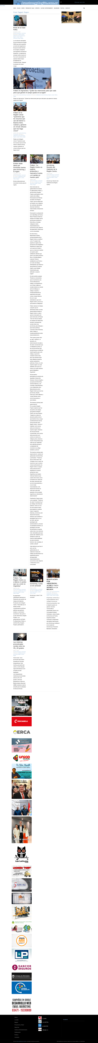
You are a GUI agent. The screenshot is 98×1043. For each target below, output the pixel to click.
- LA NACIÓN (44, 1026)
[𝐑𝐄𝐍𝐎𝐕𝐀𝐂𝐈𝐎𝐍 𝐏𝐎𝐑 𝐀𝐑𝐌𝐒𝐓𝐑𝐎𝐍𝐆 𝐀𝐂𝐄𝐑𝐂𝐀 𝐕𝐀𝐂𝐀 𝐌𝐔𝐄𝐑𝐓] (53, 573)
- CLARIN (44, 1018)
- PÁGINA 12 (45, 1030)
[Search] (84, 8)
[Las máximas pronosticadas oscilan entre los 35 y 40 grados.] (20, 636)
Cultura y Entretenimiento (47, 8)
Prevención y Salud (30, 8)
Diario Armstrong (17, 33)
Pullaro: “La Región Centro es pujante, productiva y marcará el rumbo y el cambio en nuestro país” (36, 171)
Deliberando (56, 8)
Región (23, 8)
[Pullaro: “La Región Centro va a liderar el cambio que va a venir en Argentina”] (20, 572)
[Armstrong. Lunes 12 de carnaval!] (36, 575)
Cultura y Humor (21, 34)
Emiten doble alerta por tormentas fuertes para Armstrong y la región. (19, 167)
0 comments (23, 33)
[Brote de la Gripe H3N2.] (20, 20)
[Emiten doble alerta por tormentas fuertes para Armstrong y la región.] (20, 158)
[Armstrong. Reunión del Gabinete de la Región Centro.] (53, 159)
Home (14, 8)
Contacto (67, 8)
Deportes (37, 8)
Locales (18, 8)
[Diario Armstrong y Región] (36, 2)
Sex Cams (2, 5)
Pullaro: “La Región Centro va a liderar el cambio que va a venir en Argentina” (19, 582)
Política (62, 8)
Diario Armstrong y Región (46, 94)
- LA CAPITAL (45, 1022)
